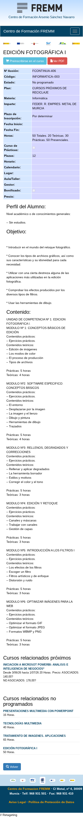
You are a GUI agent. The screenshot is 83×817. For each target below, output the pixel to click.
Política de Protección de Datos (51, 802)
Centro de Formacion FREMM (29, 788)
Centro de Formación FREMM (28, 31)
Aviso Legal (17, 802)
